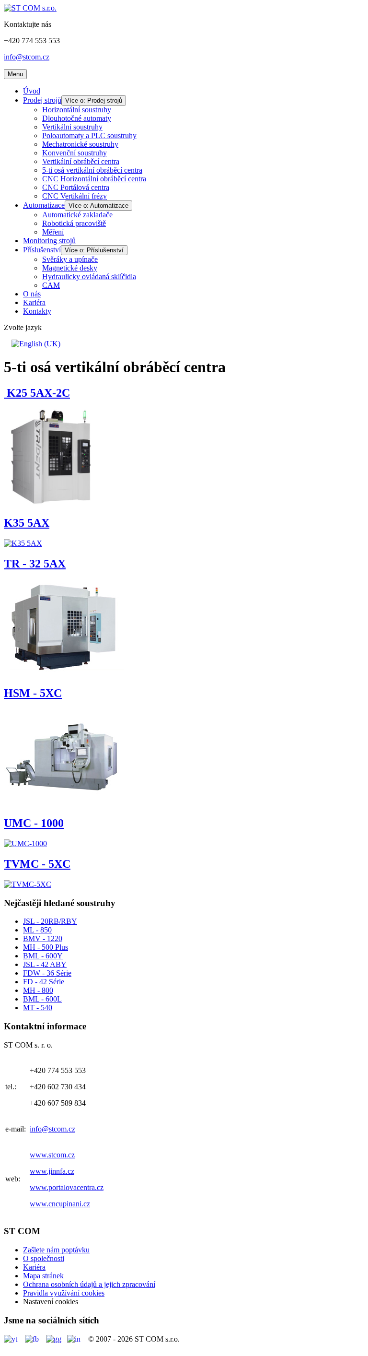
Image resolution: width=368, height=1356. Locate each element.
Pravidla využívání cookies (63, 1293)
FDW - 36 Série (47, 973)
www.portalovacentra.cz (67, 1187)
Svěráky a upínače (70, 259)
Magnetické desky (69, 268)
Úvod (31, 91)
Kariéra (34, 302)
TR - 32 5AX (35, 563)
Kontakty (37, 311)
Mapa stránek (43, 1276)
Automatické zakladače (77, 215)
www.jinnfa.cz (52, 1171)
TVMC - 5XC (37, 864)
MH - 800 (38, 990)
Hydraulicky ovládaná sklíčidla (89, 276)
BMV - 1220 (42, 938)
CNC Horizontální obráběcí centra (94, 179)
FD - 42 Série (43, 982)
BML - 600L (42, 999)
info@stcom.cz (26, 57)
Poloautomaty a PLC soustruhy (89, 135)
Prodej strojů (42, 100)
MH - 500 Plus (45, 947)
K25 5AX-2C (37, 393)
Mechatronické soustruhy (80, 144)
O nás (32, 294)
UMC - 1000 (34, 823)
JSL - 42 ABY (45, 964)
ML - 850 (37, 930)
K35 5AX (26, 523)
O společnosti (43, 1258)
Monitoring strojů (49, 240)
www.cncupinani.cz (60, 1204)
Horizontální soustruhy (76, 110)
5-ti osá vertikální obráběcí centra (92, 170)
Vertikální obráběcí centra (80, 161)
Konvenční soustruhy (74, 153)
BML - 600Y (43, 956)
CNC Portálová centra (75, 187)
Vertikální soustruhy (72, 127)
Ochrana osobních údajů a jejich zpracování (89, 1284)
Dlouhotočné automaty (76, 118)
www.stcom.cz (52, 1155)
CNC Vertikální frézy (74, 196)
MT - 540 (37, 1007)
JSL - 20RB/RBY (50, 921)
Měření (53, 232)
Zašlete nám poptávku (56, 1250)
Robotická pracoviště (74, 223)
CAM (51, 285)
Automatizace (44, 205)
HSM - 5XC (33, 693)
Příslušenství (42, 250)
